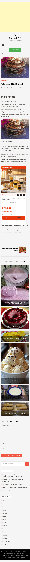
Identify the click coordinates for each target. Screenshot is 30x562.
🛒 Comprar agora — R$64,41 (13, 217)
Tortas (4, 544)
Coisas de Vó (15, 38)
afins (3, 500)
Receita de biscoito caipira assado (15, 413)
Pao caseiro (5, 529)
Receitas (4, 535)
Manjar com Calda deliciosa (15, 326)
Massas (4, 525)
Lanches (4, 522)
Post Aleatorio (15, 49)
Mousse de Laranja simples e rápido (15, 398)
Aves (3, 504)
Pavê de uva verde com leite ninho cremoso (15, 487)
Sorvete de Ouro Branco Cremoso (15, 381)
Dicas (4, 516)
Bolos (4, 510)
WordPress (10, 557)
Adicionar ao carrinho (13, 221)
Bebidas (4, 507)
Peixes (4, 532)
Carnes (4, 513)
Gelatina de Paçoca (8, 491)
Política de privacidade (19, 557)
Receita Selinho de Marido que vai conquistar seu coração (15, 302)
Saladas (4, 538)
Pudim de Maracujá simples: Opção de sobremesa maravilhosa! (15, 339)
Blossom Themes (15, 555)
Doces (4, 519)
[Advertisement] (15, 17)
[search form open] (15, 35)
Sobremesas (4, 80)
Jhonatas (3, 87)
